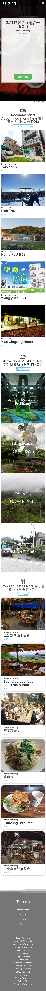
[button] (43, 3)
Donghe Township (23, 956)
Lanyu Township (23, 972)
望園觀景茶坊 (13, 731)
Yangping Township (23, 984)
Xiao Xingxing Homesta (19, 342)
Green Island (23, 959)
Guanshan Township (23, 962)
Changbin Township (23, 941)
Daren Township (23, 950)
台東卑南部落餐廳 (17, 869)
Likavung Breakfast (19, 823)
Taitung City (23, 981)
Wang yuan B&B (13, 298)
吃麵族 (8, 777)
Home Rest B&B (13, 254)
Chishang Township (23, 947)
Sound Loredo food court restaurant (19, 683)
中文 (23, 929)
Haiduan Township (23, 965)
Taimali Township (23, 978)
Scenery (23, 919)
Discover (23, 924)
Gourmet (23, 914)
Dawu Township (23, 953)
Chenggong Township (23, 944)
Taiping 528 (10, 167)
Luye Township (23, 975)
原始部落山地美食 (17, 635)
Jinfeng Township (23, 969)
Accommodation (23, 910)
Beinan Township (23, 30)
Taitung (9, 3)
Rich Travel (9, 211)
